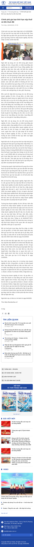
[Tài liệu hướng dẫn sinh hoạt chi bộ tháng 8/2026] (5, 451)
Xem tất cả (16, 414)
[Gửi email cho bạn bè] (5, 313)
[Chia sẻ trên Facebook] (2, 313)
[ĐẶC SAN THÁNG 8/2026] (9, 401)
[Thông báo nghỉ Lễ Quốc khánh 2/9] (5, 432)
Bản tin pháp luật (10, 376)
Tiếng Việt (28, 7)
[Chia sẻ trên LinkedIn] (8, 313)
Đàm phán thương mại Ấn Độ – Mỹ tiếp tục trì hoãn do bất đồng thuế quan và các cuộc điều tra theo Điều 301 (18, 354)
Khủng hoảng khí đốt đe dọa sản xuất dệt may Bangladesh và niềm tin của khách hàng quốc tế (18, 331)
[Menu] (3, 8)
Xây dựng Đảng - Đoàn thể (12, 373)
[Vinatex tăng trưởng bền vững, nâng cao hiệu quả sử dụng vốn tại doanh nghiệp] (17, 489)
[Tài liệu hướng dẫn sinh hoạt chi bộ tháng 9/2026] (5, 424)
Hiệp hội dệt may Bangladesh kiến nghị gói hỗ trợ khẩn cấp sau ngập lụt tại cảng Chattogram (18, 346)
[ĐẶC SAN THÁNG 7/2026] (25, 401)
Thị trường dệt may (13, 11)
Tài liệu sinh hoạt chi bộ (12, 380)
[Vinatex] (3, 3)
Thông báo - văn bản (11, 369)
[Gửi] (20, 8)
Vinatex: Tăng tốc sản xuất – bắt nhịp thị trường (17, 508)
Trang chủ (4, 11)
